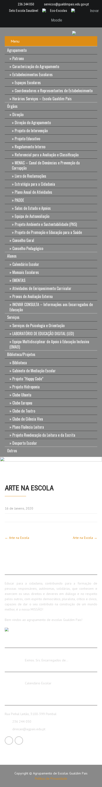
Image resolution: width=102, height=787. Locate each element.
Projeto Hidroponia (26, 387)
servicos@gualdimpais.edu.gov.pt (66, 4)
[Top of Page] (88, 777)
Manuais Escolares (25, 272)
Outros (12, 450)
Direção (17, 114)
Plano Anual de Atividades (33, 192)
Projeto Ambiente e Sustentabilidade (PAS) (46, 224)
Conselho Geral (23, 240)
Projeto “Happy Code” (27, 379)
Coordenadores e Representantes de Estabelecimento (54, 90)
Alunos (12, 256)
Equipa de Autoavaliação (32, 216)
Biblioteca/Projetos (21, 354)
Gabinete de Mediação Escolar (34, 371)
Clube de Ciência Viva (27, 419)
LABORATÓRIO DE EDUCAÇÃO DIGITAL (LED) (43, 333)
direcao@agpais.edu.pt (28, 729)
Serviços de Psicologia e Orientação (38, 325)
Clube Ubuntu (21, 395)
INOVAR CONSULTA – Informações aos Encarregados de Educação (51, 307)
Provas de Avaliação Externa (32, 296)
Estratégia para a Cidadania (35, 184)
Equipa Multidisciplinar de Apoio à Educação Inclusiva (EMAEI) (49, 344)
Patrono (18, 58)
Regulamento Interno (30, 146)
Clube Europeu (22, 403)
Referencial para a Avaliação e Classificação (47, 155)
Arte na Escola (17, 538)
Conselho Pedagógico (27, 248)
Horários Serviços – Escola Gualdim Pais (42, 98)
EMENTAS (18, 280)
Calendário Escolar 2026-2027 (47, 679)
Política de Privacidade (51, 778)
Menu (15, 41)
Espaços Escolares (28, 82)
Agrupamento (17, 50)
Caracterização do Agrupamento (35, 66)
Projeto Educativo (27, 138)
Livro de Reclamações (30, 176)
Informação (33, 656)
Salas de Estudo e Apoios (33, 208)
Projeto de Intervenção (31, 130)
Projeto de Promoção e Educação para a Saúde (48, 232)
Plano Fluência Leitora (28, 427)
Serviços (13, 317)
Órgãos (12, 106)
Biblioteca (19, 362)
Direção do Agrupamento (33, 122)
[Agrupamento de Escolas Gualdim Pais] (76, 32)
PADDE (19, 200)
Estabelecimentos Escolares (32, 74)
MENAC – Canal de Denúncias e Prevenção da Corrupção (46, 165)
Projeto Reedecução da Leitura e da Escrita (43, 435)
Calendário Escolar (25, 264)
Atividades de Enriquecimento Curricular (41, 288)
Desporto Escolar (24, 443)
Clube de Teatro (23, 411)
